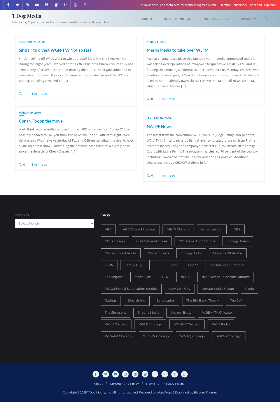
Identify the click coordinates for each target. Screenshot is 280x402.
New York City (179, 289)
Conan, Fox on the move (41, 120)
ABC (108, 229)
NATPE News (159, 126)
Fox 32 (193, 265)
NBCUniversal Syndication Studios (131, 289)
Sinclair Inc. (136, 300)
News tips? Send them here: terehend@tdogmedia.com (180, 5)
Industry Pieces (173, 383)
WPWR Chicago (228, 336)
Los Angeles (114, 277)
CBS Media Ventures (151, 241)
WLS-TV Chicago (156, 336)
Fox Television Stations (226, 265)
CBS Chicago (115, 241)
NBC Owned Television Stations (225, 277)
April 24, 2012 (156, 42)
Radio (249, 289)
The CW (236, 300)
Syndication (166, 300)
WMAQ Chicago (192, 336)
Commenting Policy (124, 383)
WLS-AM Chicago (118, 336)
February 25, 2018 (32, 42)
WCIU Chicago (116, 324)
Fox (174, 265)
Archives (22, 215)
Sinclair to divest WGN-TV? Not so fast (55, 50)
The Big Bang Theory (202, 300)
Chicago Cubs (191, 253)
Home (150, 383)
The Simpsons (115, 312)
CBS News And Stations (197, 241)
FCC (157, 265)
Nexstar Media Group (218, 289)
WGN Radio (221, 324)
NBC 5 (185, 277)
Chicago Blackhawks (120, 253)
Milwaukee (143, 277)
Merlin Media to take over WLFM (177, 50)
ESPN (109, 265)
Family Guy (133, 265)
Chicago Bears (237, 241)
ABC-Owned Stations (139, 229)
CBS (237, 229)
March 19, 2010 (30, 112)
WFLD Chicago (150, 324)
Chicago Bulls (158, 253)
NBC (165, 277)
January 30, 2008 (159, 118)
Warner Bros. (181, 312)
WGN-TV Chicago (186, 324)
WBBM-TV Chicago (217, 312)
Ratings (111, 300)
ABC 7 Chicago (178, 229)
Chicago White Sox (227, 253)
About (98, 383)
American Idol (211, 229)
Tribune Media (148, 312)
